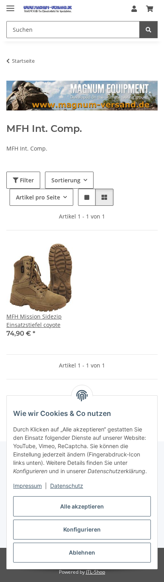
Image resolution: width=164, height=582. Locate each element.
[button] (134, 9)
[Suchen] (148, 29)
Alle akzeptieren (82, 506)
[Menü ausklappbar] (10, 5)
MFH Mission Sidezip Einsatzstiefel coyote (34, 321)
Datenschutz (66, 485)
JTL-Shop (95, 571)
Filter (26, 180)
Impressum (27, 485)
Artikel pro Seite (38, 197)
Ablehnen (82, 552)
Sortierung (65, 180)
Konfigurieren (82, 529)
